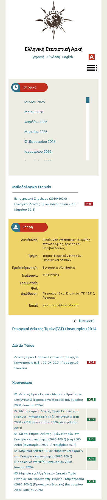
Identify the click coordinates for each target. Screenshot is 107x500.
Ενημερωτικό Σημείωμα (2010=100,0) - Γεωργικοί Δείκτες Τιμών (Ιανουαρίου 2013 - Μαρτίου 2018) (45, 204)
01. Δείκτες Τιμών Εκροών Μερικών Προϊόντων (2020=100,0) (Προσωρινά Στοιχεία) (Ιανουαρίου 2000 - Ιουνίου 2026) (48, 400)
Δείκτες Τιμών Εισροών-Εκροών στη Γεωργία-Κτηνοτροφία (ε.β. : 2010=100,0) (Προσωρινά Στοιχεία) (46, 362)
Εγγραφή (37, 57)
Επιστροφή (87, 320)
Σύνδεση (53, 57)
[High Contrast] (92, 57)
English (67, 57)
